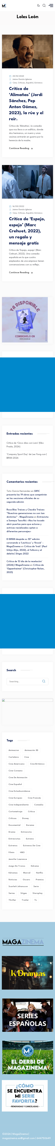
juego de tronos (17, 866)
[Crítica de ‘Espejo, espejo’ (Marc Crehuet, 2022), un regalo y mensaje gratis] (27, 198)
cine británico (37, 764)
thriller (12, 900)
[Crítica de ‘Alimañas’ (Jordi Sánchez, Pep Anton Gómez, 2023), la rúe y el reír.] (27, 68)
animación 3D (31, 750)
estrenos (13, 846)
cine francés (34, 798)
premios (40, 880)
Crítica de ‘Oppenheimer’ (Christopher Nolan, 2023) (25, 569)
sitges (23, 893)
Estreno (30, 839)
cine (26, 757)
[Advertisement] (27, 384)
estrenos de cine (31, 846)
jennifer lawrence (18, 859)
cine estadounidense (19, 791)
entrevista (26, 832)
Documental (14, 825)
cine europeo (15, 798)
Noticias (13, 880)
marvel (26, 873)
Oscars (26, 880)
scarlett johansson (18, 886)
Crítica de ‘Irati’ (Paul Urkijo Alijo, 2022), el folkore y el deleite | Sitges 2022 (27, 550)
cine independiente (19, 805)
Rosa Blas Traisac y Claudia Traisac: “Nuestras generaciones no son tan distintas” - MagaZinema (26, 513)
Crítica (31, 811)
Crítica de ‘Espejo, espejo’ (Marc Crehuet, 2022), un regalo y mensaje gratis (27, 231)
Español (29, 83)
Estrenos (38, 83)
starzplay (37, 893)
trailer (25, 900)
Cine (15, 83)
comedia (38, 805)
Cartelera (14, 757)
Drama (12, 832)
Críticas (21, 83)
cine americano (16, 764)
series (12, 893)
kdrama (35, 866)
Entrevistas (14, 839)
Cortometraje (15, 811)
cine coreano (15, 771)
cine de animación (18, 777)
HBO (22, 852)
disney (25, 818)
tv (35, 900)
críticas (12, 818)
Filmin (11, 852)
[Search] (46, 679)
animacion (14, 750)
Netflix (39, 873)
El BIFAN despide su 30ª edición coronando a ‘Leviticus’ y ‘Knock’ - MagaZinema (25, 543)
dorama (30, 825)
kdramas (13, 873)
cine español (15, 784)
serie (36, 886)
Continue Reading (19, 148)
